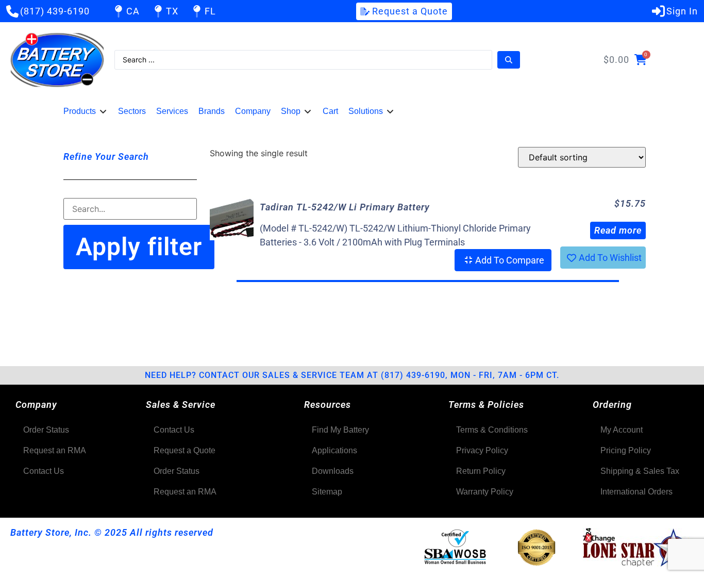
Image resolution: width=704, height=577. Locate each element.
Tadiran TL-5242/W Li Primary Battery (345, 207)
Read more (618, 230)
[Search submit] (508, 60)
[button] (85, 111)
